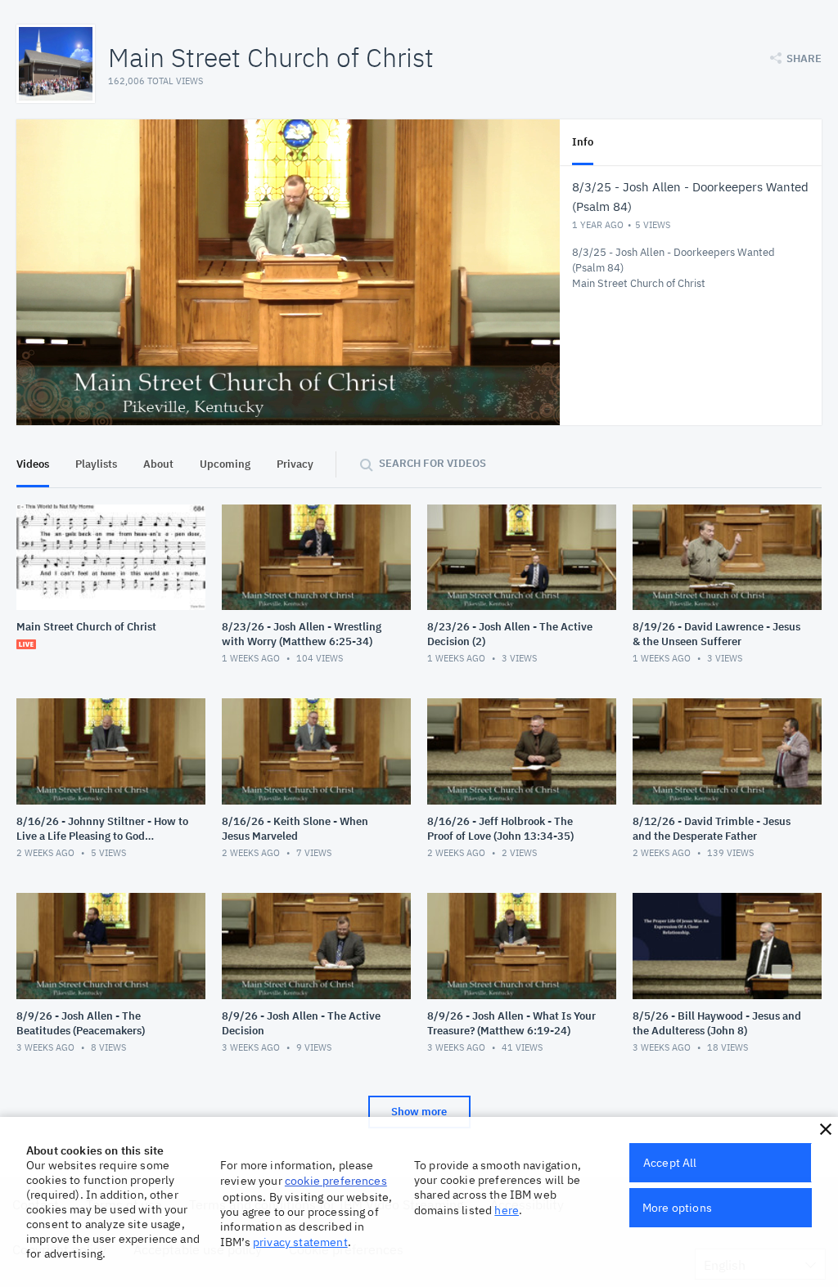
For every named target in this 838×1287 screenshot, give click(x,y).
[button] (825, 1129)
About (158, 464)
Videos (32, 464)
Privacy (295, 464)
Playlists (96, 464)
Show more (419, 1112)
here (506, 1210)
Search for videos (432, 463)
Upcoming (225, 464)
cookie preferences (336, 1180)
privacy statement (300, 1242)
